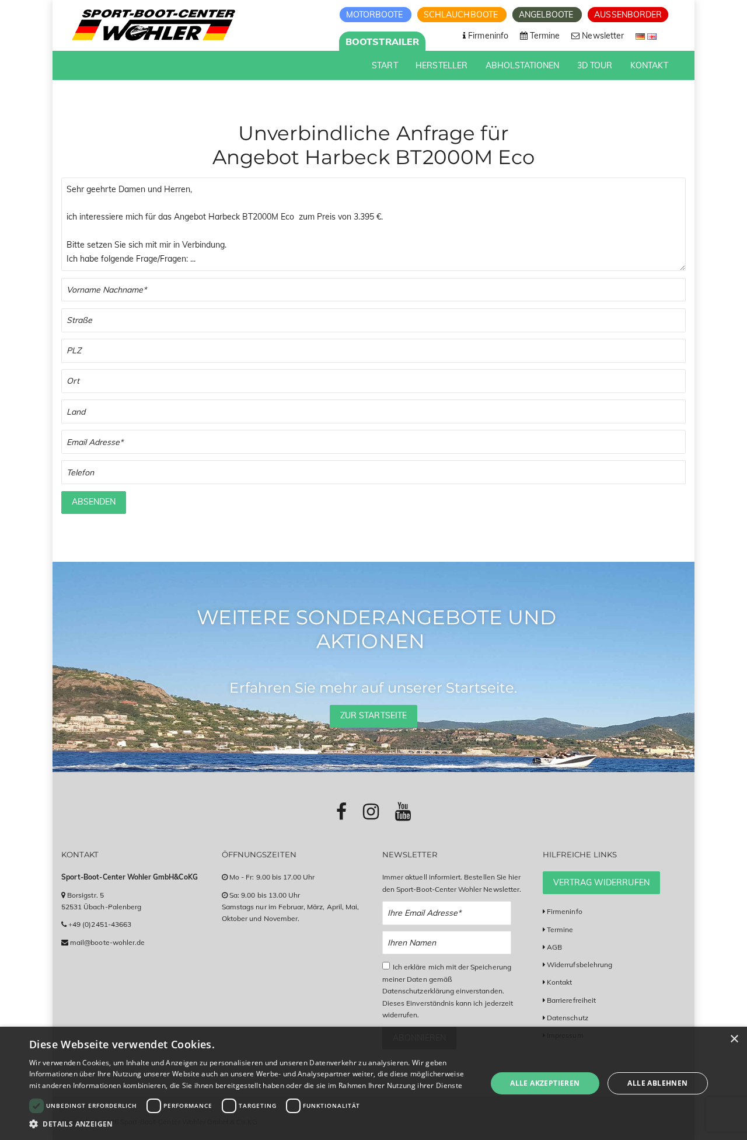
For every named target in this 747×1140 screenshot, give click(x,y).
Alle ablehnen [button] (657, 1083)
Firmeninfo (564, 911)
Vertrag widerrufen (601, 882)
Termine (560, 929)
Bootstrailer (382, 41)
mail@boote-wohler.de (107, 942)
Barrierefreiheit (571, 1000)
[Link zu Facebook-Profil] (341, 811)
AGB (554, 947)
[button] (251, 1124)
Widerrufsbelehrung (579, 964)
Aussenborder (628, 14)
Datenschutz (567, 1017)
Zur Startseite (373, 715)
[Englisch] (652, 35)
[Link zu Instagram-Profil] (371, 811)
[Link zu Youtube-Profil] (403, 811)
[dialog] (373, 1083)
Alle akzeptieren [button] (545, 1083)
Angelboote (547, 14)
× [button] (733, 1039)
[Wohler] (152, 25)
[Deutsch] (641, 35)
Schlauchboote (462, 14)
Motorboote (376, 14)
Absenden (94, 501)
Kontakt (559, 982)
